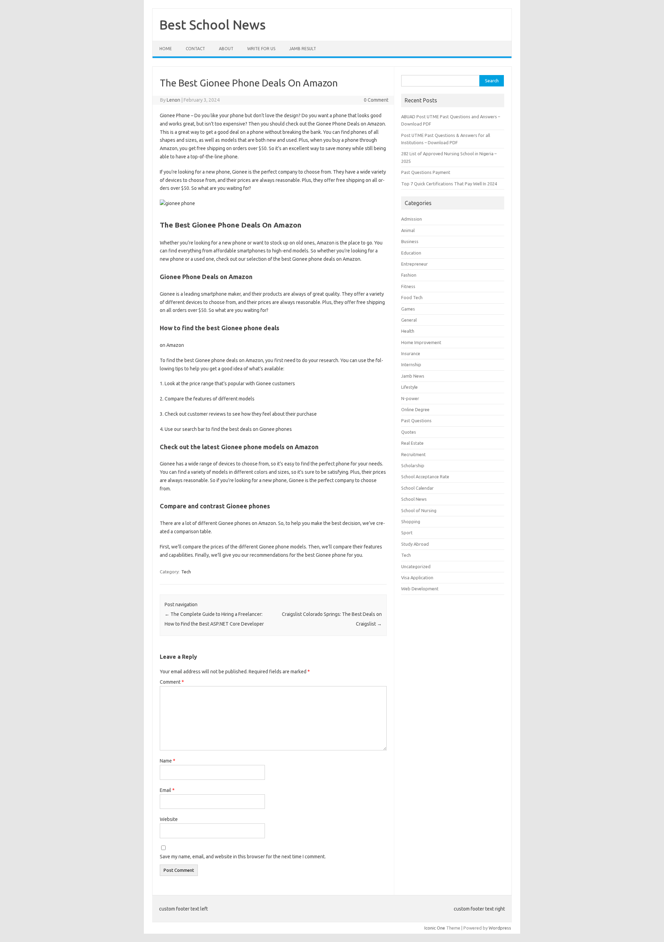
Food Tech (412, 297)
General (409, 319)
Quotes (408, 432)
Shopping (410, 521)
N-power (410, 398)
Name (167, 761)
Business (409, 241)
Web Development (420, 588)
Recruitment (413, 454)
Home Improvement (421, 342)
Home (165, 48)
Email (167, 790)
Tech (186, 571)
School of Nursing (418, 510)
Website (169, 819)
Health (407, 331)
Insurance (410, 353)
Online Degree (415, 409)
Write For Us (261, 48)
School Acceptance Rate (425, 476)
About (226, 48)
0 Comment (376, 100)
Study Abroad (415, 544)
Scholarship (412, 465)
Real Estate (412, 443)
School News (414, 499)
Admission (411, 218)
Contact (195, 48)
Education (411, 252)
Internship (411, 364)
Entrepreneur (414, 263)
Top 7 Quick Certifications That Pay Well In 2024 (449, 183)
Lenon (173, 100)
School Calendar (417, 488)
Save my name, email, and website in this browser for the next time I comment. (243, 856)
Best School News (212, 24)
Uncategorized (416, 566)
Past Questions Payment (425, 172)
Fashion (408, 275)
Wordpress (500, 927)
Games (408, 308)
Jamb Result (302, 48)
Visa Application (417, 577)
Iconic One (434, 927)
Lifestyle (409, 387)
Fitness (408, 286)
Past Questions (416, 420)
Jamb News (412, 375)
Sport (407, 532)
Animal (408, 230)
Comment (172, 682)
